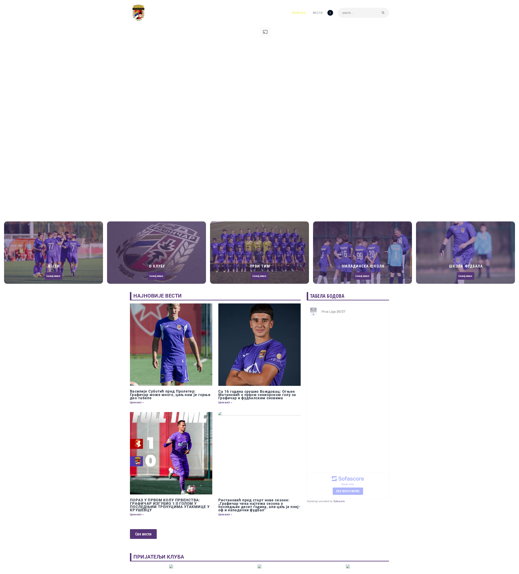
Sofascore (339, 501)
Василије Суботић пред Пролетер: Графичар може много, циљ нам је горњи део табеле (170, 395)
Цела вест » (137, 402)
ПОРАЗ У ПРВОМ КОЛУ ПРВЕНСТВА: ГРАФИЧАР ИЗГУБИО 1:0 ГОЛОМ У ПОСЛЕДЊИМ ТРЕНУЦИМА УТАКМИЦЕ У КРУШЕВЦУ (170, 505)
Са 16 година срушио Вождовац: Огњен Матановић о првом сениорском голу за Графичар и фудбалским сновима (257, 395)
